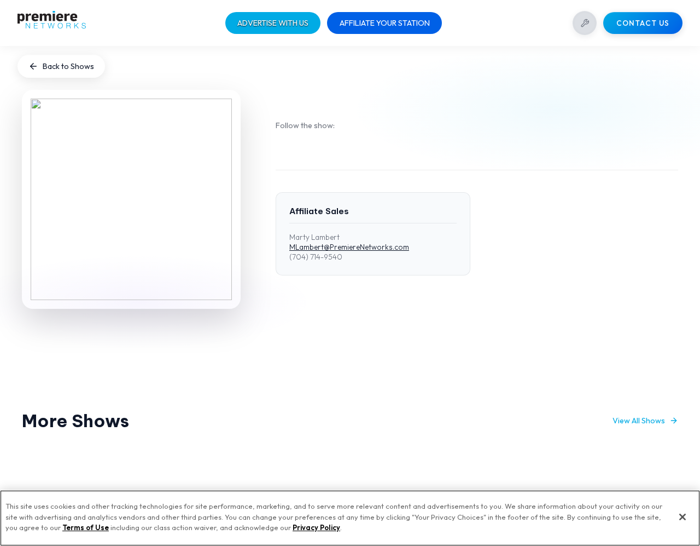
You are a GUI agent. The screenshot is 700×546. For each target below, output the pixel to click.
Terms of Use (85, 527)
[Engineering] (585, 23)
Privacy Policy (316, 527)
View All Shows (638, 421)
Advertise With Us (272, 23)
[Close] (682, 517)
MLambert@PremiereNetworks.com (349, 247)
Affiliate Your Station (385, 23)
